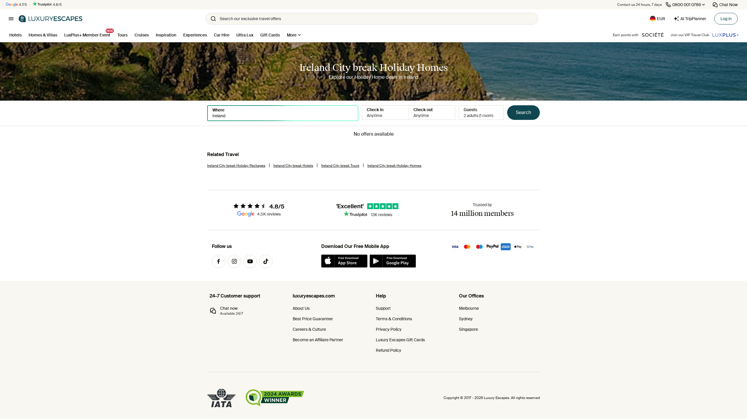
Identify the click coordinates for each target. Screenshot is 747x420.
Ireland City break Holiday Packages (236, 165)
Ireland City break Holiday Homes (394, 165)
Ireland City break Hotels (293, 165)
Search (523, 112)
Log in (726, 18)
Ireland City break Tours (340, 165)
